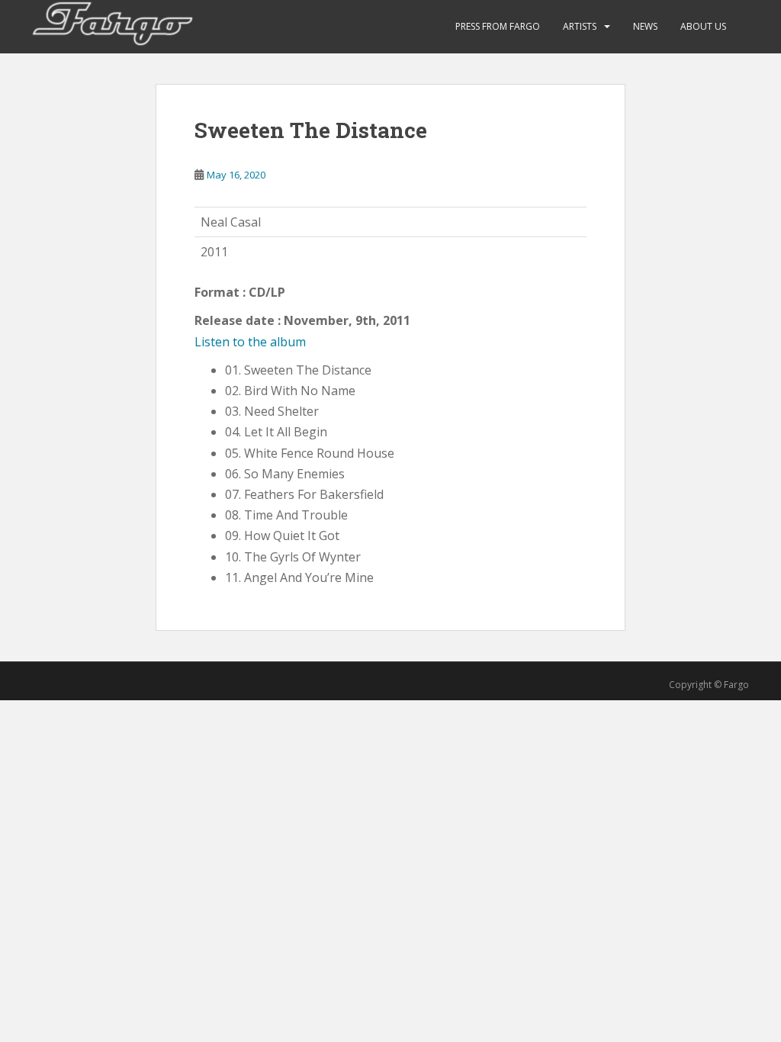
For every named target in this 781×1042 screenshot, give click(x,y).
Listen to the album (250, 341)
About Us (703, 26)
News (645, 26)
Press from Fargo (497, 26)
